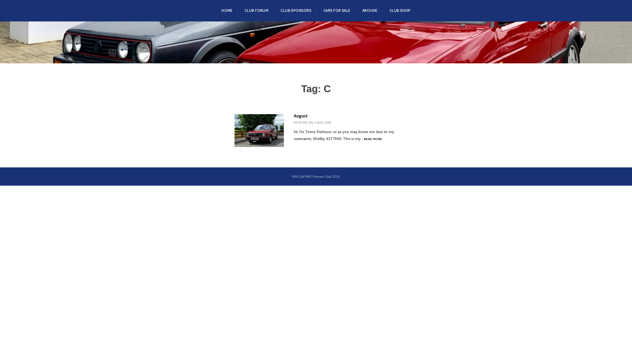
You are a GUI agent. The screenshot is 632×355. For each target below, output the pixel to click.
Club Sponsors (295, 10)
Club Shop (400, 10)
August (301, 116)
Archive (369, 10)
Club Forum (257, 10)
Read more (373, 139)
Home (227, 10)
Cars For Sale (336, 10)
